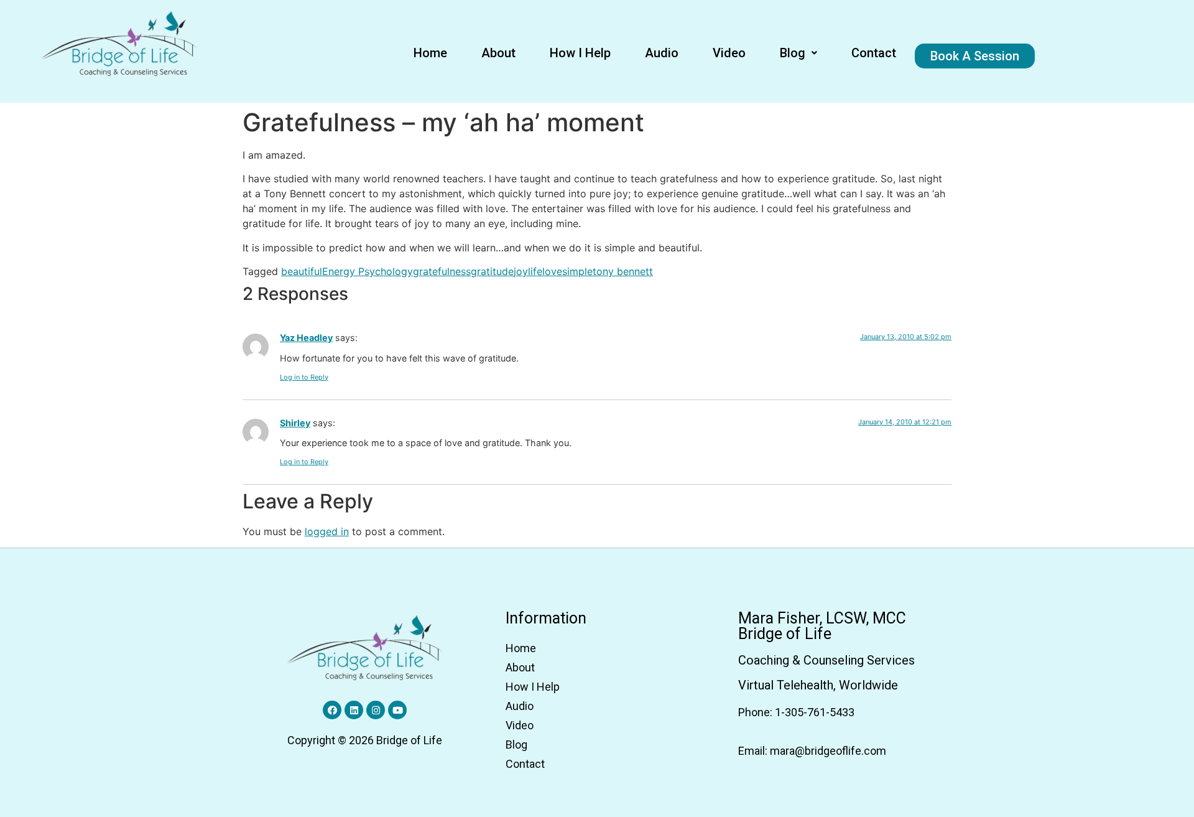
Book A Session (974, 56)
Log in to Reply (304, 377)
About (498, 52)
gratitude (492, 271)
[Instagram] (375, 710)
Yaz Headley (306, 337)
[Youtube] (397, 710)
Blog (792, 52)
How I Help (580, 52)
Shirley (295, 423)
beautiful (301, 271)
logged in (327, 531)
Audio (661, 52)
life (535, 271)
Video (729, 52)
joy (521, 271)
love (552, 271)
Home (430, 52)
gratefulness (442, 271)
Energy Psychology (367, 271)
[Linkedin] (354, 710)
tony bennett (623, 271)
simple (577, 271)
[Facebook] (332, 710)
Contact (873, 52)
